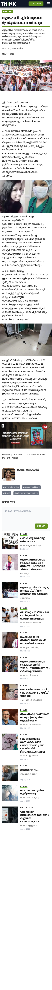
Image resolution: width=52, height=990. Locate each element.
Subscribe (36, 4)
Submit (41, 526)
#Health (6, 493)
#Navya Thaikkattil (31, 487)
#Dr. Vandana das (11, 487)
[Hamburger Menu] (49, 3)
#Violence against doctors (26, 493)
